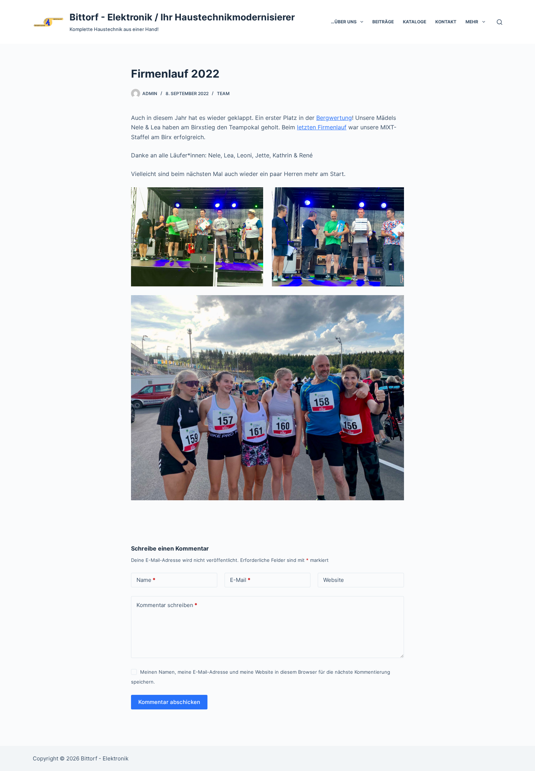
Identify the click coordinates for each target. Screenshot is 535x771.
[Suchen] (499, 22)
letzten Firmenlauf (321, 127)
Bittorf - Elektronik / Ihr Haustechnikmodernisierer (182, 17)
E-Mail (240, 579)
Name (145, 579)
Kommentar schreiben (166, 605)
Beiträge (383, 21)
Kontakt (445, 21)
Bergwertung (334, 117)
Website (333, 579)
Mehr (471, 21)
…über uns (344, 21)
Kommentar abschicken (169, 701)
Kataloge (414, 21)
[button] (361, 21)
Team (223, 93)
